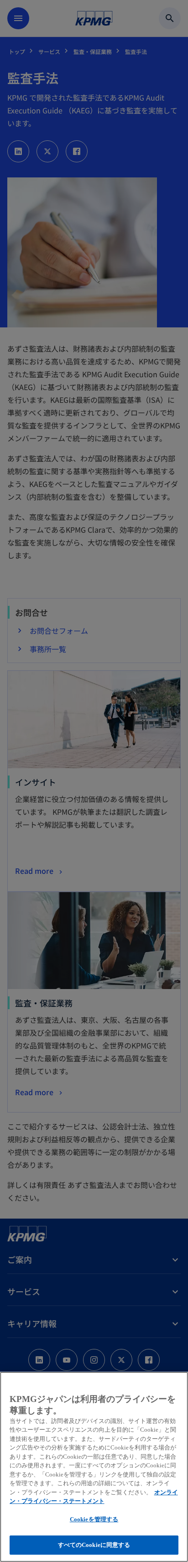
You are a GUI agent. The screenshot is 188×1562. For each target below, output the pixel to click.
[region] (94, 1467)
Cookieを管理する (94, 1519)
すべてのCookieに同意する (94, 1544)
